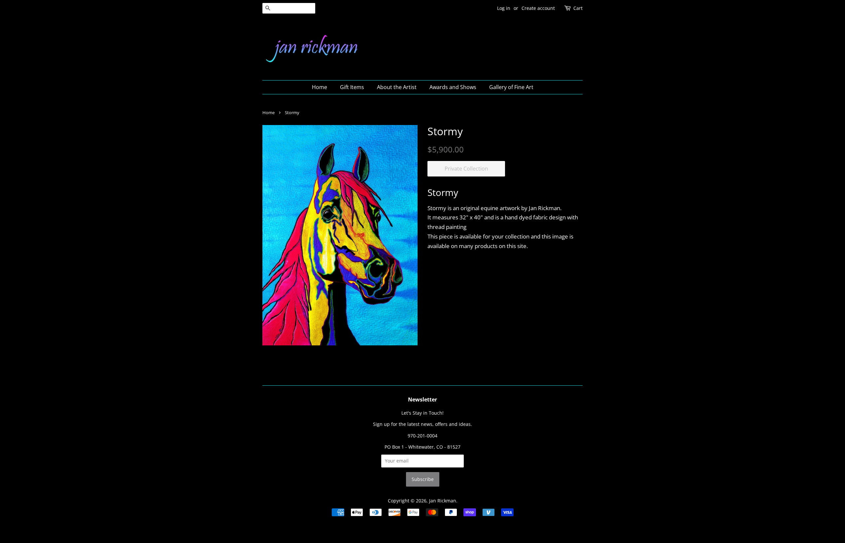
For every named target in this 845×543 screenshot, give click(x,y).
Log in (503, 8)
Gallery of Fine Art (511, 87)
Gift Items (352, 87)
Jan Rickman (442, 500)
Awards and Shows (452, 87)
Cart (578, 8)
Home (319, 87)
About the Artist (397, 87)
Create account (538, 8)
